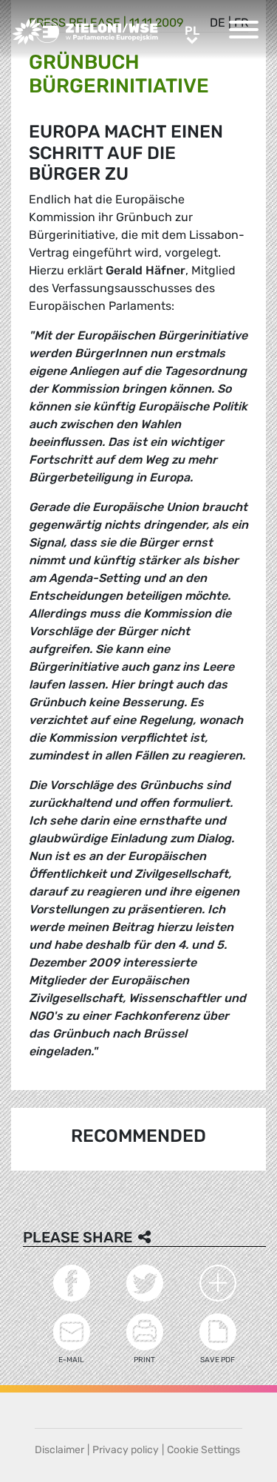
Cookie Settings (203, 1450)
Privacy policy (125, 1450)
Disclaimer (59, 1450)
